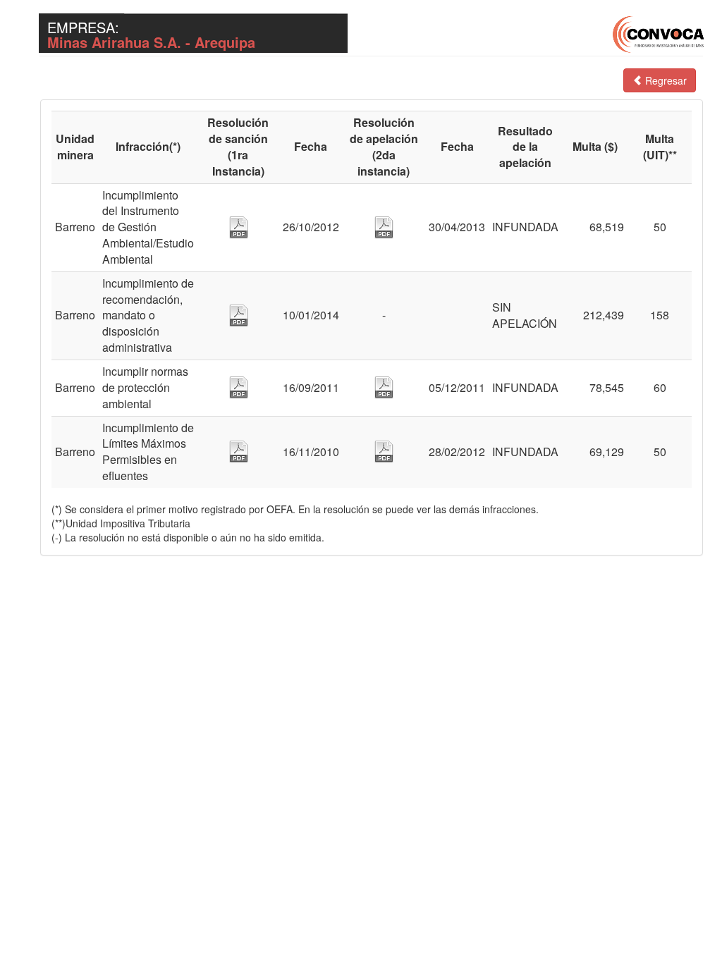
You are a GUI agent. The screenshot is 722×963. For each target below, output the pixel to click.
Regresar (664, 80)
